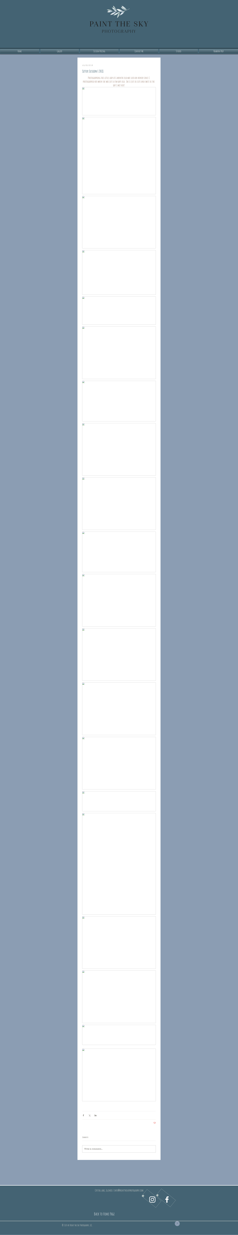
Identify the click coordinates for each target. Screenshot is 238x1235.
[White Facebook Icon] (167, 1199)
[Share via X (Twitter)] (89, 1115)
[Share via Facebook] (83, 1115)
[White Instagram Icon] (152, 1199)
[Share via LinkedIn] (95, 1115)
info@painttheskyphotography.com (128, 1190)
